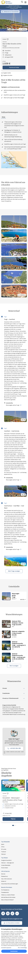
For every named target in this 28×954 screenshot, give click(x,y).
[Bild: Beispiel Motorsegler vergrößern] (14, 221)
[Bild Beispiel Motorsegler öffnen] (14, 20)
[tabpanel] (14, 135)
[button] (8, 39)
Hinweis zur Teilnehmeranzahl (10, 698)
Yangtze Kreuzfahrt (6, 860)
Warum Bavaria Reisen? (7, 900)
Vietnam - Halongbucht (7, 863)
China (2, 847)
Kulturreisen (4, 868)
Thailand (3, 851)
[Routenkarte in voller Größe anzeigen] (14, 159)
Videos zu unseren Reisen (8, 895)
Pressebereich (5, 892)
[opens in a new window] (3, 913)
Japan (2, 844)
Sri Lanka (3, 849)
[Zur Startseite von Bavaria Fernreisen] (6, 2)
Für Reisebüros (5, 890)
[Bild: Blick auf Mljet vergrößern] (14, 277)
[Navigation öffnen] (25, 2)
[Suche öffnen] (21, 2)
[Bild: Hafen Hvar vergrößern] (14, 249)
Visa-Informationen (6, 879)
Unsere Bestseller (5, 865)
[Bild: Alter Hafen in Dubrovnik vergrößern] (14, 291)
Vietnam (3, 854)
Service (3, 874)
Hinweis (4, 688)
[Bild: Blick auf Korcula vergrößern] (14, 263)
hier (25, 945)
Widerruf (3, 881)
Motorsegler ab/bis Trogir (12, 405)
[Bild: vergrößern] (14, 235)
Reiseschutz (4, 876)
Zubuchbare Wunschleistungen (9, 884)
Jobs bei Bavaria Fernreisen (8, 897)
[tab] (3, 117)
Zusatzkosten (6, 693)
